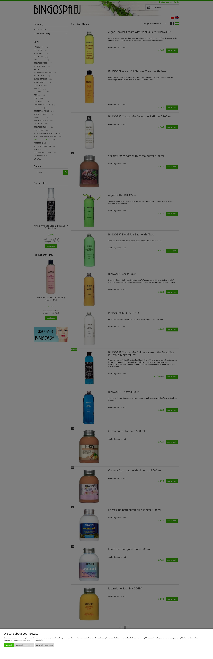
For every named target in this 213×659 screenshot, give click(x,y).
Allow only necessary (24, 645)
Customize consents (44, 645)
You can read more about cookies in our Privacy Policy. (24, 640)
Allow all (9, 645)
